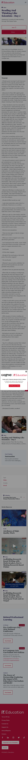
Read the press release (14, 385)
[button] (14, 379)
